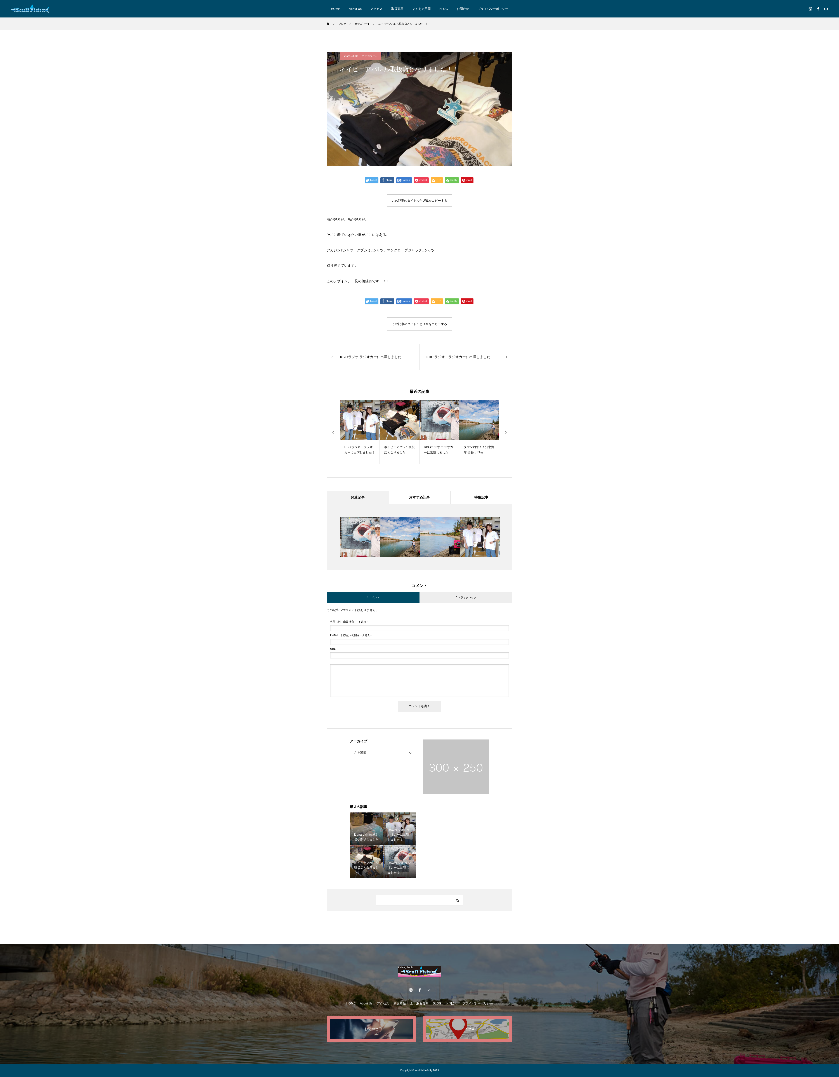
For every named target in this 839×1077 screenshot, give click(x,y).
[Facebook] (818, 9)
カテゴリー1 (369, 55)
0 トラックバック (466, 597)
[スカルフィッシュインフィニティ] (30, 8)
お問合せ (463, 8)
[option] (360, 432)
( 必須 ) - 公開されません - (350, 635)
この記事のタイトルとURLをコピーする (419, 200)
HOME (335, 8)
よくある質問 (421, 8)
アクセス (376, 8)
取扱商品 (397, 8)
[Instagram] (810, 9)
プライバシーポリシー (493, 8)
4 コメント (373, 597)
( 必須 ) (348, 621)
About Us (355, 8)
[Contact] (826, 9)
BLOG (443, 8)
